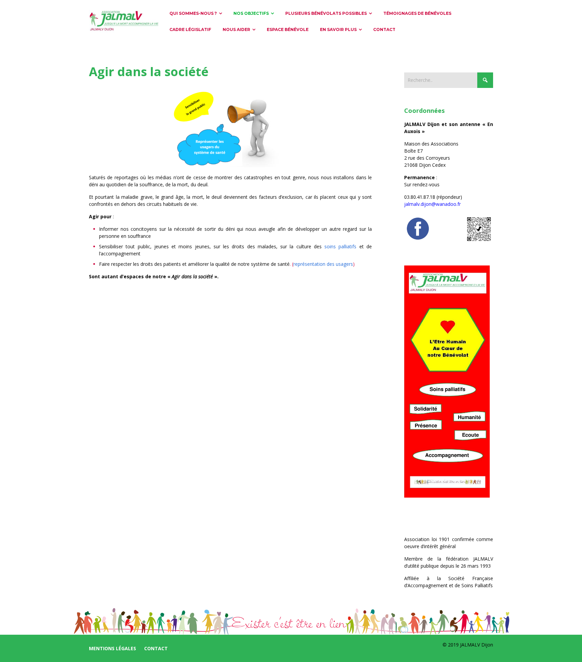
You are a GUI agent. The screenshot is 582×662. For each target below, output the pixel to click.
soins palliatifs (340, 246)
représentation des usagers (323, 264)
